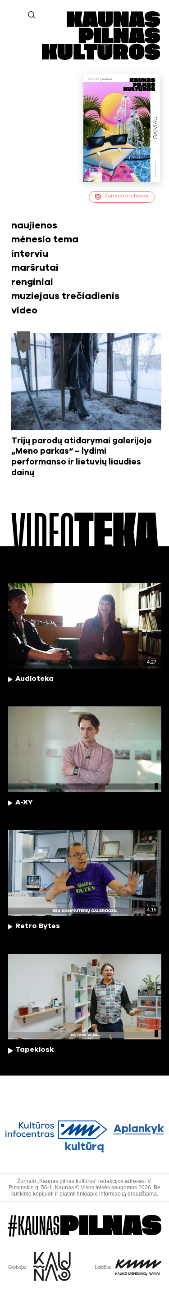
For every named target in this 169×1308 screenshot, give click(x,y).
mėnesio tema (44, 239)
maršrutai (35, 267)
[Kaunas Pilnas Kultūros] (101, 58)
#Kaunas (84, 1226)
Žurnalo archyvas (126, 195)
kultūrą (114, 1138)
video (24, 310)
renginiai (32, 282)
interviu (29, 254)
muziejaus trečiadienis (65, 296)
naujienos (34, 225)
